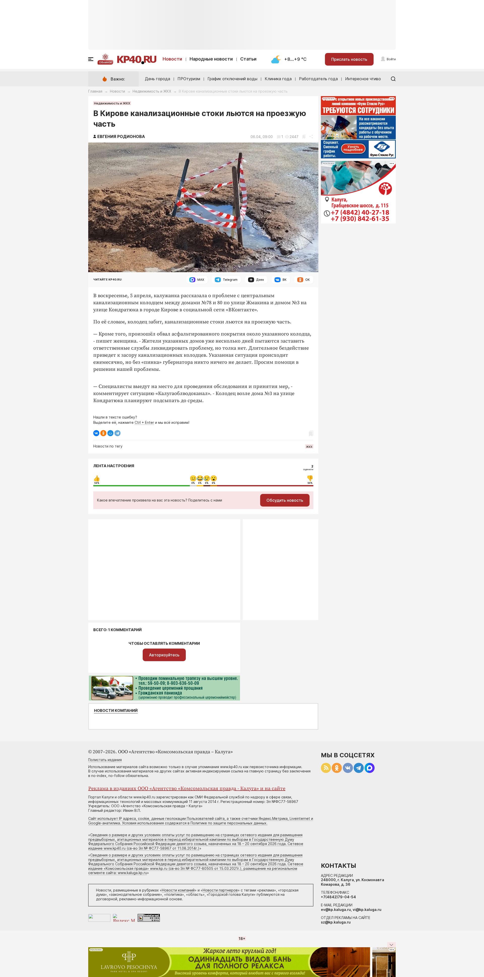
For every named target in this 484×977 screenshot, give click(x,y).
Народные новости (211, 59)
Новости (172, 59)
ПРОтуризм (188, 78)
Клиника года (278, 78)
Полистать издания (105, 760)
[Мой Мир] (110, 433)
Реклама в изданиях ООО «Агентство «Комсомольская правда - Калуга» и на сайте (186, 789)
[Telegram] (117, 433)
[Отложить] (304, 136)
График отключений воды (232, 78)
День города (157, 78)
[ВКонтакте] (96, 433)
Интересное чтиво (363, 78)
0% (193, 483)
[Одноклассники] (103, 433)
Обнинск (105, 62)
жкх (309, 446)
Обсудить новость (284, 500)
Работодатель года (318, 78)
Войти (391, 59)
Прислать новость (349, 59)
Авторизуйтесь (164, 654)
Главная (95, 91)
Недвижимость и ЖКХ (152, 91)
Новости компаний (116, 710)
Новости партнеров (220, 890)
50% (96, 483)
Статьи (248, 59)
